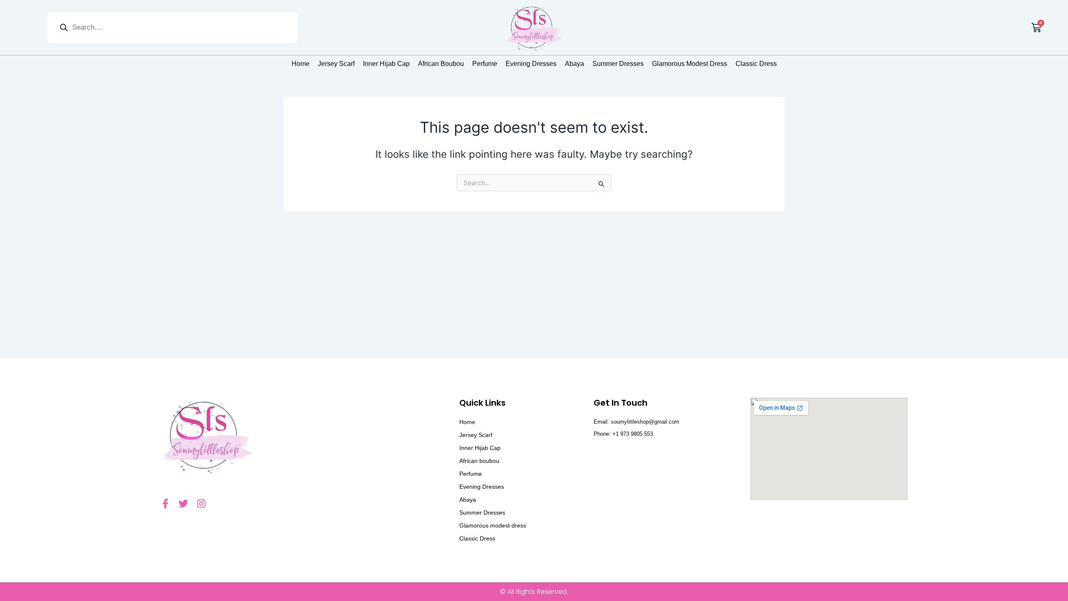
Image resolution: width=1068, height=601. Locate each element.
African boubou (441, 63)
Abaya (574, 63)
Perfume (484, 63)
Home (301, 63)
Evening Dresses (531, 63)
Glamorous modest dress (689, 63)
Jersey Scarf (336, 63)
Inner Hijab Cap (386, 63)
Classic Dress (756, 63)
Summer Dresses (618, 63)
